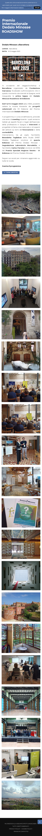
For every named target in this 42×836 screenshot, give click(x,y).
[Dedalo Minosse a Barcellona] (21, 200)
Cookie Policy (26, 829)
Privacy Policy (14, 829)
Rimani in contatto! (21, 831)
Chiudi (37, 8)
